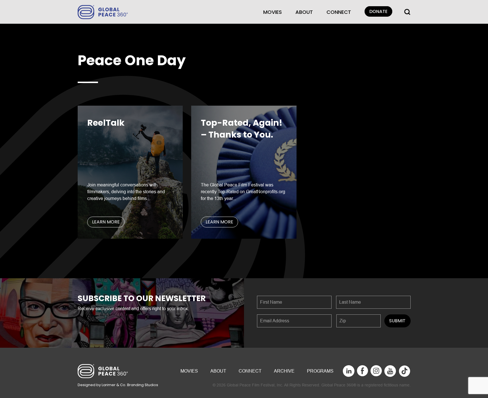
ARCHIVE (284, 371)
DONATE (378, 11)
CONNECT (338, 12)
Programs (320, 371)
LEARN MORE (106, 222)
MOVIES (272, 12)
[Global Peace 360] (103, 11)
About (304, 12)
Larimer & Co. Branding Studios (130, 385)
